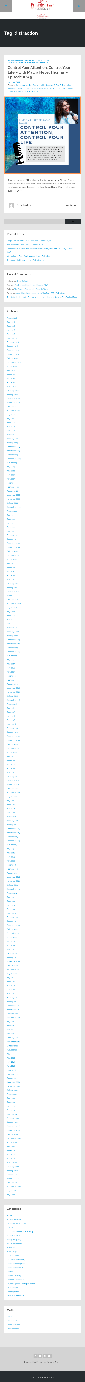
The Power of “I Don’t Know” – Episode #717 (25, 245)
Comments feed (13, 1325)
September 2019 (13, 652)
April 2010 (11, 1066)
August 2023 (12, 463)
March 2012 (11, 994)
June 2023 (11, 471)
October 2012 (12, 965)
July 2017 (10, 756)
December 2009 (13, 1082)
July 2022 (11, 515)
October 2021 (12, 551)
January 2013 (12, 957)
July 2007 (11, 1195)
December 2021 (13, 543)
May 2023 (11, 475)
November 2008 (13, 1130)
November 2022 (13, 499)
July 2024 (11, 419)
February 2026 (13, 342)
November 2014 (13, 881)
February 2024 (13, 439)
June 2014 (11, 901)
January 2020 (12, 636)
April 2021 (11, 575)
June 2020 (11, 616)
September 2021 (13, 555)
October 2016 (12, 788)
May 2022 (11, 523)
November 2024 (13, 402)
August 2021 (12, 559)
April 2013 (11, 945)
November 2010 (13, 1042)
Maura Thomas (55, 88)
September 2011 (13, 1018)
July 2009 (11, 1098)
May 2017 (11, 764)
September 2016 (13, 792)
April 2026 (11, 334)
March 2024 (12, 435)
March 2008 (12, 1162)
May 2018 (11, 716)
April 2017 (11, 768)
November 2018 (13, 692)
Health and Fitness (14, 1243)
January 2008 (12, 1170)
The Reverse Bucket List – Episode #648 (31, 285)
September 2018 (13, 700)
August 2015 (12, 845)
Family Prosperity (14, 1239)
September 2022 (14, 507)
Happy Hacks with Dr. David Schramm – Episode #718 (29, 241)
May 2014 (11, 905)
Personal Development (33, 60)
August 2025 (12, 366)
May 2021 (11, 571)
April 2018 (11, 720)
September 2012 (13, 969)
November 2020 (13, 595)
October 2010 (12, 1046)
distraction (49, 85)
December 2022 (13, 495)
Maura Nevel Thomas (41, 88)
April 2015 (11, 861)
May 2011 (10, 1030)
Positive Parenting (14, 1276)
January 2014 (12, 921)
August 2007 (12, 1191)
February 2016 (12, 821)
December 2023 (13, 447)
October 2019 (12, 648)
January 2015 (12, 873)
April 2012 (11, 989)
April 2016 (11, 813)
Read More (71, 205)
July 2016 (10, 801)
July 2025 (11, 370)
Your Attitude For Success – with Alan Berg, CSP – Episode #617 (41, 293)
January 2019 (12, 684)
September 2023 (14, 459)
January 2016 (12, 825)
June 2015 (11, 853)
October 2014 (12, 885)
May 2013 (11, 941)
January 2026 (12, 346)
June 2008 (11, 1150)
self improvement (67, 88)
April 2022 (11, 527)
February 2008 (13, 1166)
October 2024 (12, 406)
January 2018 (12, 732)
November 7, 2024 (14, 82)
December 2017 (13, 736)
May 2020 (11, 620)
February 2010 (12, 1074)
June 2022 (11, 519)
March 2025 (11, 386)
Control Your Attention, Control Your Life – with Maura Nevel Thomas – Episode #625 (39, 72)
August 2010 (12, 1050)
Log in (9, 1317)
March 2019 (11, 676)
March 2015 (11, 865)
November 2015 (13, 833)
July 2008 (11, 1146)
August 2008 (12, 1142)
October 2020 (12, 599)
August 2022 (12, 511)
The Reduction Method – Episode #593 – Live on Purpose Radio (33, 297)
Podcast (46, 60)
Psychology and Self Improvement (21, 63)
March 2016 (11, 817)
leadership (11, 1248)
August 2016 (12, 796)
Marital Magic (12, 1252)
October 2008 (12, 1134)
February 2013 (12, 953)
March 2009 (12, 1114)
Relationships (12, 1288)
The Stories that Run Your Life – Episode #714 (25, 260)
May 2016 (11, 809)
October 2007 (12, 1183)
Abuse (9, 1215)
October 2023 (12, 455)
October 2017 (12, 744)
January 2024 (12, 443)
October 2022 (12, 503)
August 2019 (12, 656)
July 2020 (11, 612)
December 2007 (13, 1174)
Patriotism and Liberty (16, 1260)
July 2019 (10, 660)
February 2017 (12, 776)
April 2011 (11, 1034)
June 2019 (11, 664)
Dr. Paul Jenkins (65, 85)
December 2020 (13, 591)
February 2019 (12, 680)
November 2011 (13, 1010)
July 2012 (10, 977)
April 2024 (11, 431)
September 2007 (14, 1187)
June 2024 (11, 423)
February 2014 (12, 917)
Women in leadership (15, 1296)
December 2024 (13, 398)
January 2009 (12, 1122)
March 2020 (12, 628)
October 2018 (12, 696)
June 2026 (11, 326)
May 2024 (11, 427)
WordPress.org (13, 1329)
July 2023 (11, 467)
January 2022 (12, 539)
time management (14, 91)
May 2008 (11, 1154)
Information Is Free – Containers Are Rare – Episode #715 (30, 256)
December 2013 (13, 925)
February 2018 (12, 728)
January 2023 (12, 491)
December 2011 (13, 1006)
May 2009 (11, 1106)
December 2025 (13, 350)
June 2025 (11, 374)
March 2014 (11, 913)
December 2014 (13, 877)
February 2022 (13, 535)
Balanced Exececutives (16, 1223)
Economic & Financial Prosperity (20, 1231)
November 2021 (13, 547)
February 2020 (13, 632)
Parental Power (13, 1256)
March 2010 (11, 1070)
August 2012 (12, 973)
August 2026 (12, 318)
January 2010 (12, 1078)
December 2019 (13, 640)
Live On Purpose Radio (25, 88)
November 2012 (13, 961)
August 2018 (12, 704)
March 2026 (12, 338)
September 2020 (14, 603)
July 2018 (10, 708)
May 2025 (11, 378)
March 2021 (11, 579)
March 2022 (11, 531)
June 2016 (11, 805)
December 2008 (13, 1126)
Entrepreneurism (13, 1235)
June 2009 (11, 1102)
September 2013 (13, 933)
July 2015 (10, 849)
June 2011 (11, 1026)
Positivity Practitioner (15, 1280)
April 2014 (11, 909)
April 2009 (11, 1110)
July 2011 (10, 1022)
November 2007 (13, 1178)
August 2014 (12, 893)
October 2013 (12, 929)
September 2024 (14, 410)
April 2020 (11, 624)
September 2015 (13, 841)
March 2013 (11, 949)
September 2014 (13, 889)
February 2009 (13, 1118)
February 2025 (13, 390)
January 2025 (12, 394)
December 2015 (13, 829)
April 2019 (11, 672)
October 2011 (12, 1014)
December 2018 (13, 688)
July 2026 (11, 322)
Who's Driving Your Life (29, 91)
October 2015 (12, 837)
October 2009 (12, 1090)
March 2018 (11, 724)
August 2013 (12, 937)
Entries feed (12, 1321)
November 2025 (13, 354)
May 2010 (11, 1062)
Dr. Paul (56, 85)
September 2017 (13, 748)
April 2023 (11, 479)
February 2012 (12, 998)
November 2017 (13, 740)
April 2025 (11, 382)
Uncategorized (42, 63)
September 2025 (14, 362)
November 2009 (13, 1086)
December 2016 (13, 780)
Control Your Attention (24, 85)
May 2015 (11, 857)
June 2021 (11, 567)
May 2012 (11, 985)
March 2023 (11, 483)
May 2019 (11, 668)
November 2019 (13, 644)
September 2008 (14, 1138)
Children (10, 1227)
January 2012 (12, 1002)
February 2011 (12, 1038)
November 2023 (13, 451)
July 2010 (10, 1054)
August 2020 (12, 608)
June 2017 (11, 760)
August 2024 (12, 414)
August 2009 (12, 1094)
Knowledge (12, 88)
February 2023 (13, 487)
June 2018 (11, 712)
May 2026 (11, 330)
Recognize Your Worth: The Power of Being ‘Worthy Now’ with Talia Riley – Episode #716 (40, 250)
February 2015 (12, 869)
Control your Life (39, 85)
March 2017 (11, 772)
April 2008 (11, 1158)
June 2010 (11, 1058)
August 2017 (12, 752)
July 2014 (10, 897)
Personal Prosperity (15, 1268)
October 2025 (12, 358)
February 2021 (12, 583)
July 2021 (10, 563)
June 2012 (11, 981)
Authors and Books (15, 60)
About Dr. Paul (22, 281)
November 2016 (13, 784)
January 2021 (12, 587)
